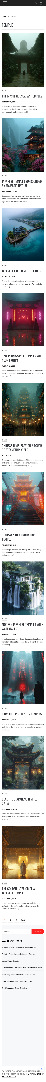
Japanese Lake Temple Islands (21, 270)
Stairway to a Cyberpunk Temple (18, 537)
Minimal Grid (34, 1074)
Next (23, 920)
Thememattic (9, 1077)
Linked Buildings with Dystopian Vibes (17, 981)
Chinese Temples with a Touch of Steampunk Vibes (22, 447)
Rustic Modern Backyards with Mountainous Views (22, 968)
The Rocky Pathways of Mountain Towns (18, 974)
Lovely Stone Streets (10, 961)
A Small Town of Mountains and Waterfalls (19, 947)
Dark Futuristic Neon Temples (22, 713)
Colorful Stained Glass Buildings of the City (19, 954)
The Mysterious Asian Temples (22, 96)
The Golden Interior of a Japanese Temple (18, 890)
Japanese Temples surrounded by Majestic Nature (22, 183)
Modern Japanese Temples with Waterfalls (22, 626)
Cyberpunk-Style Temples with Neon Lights (22, 358)
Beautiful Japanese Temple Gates (19, 801)
